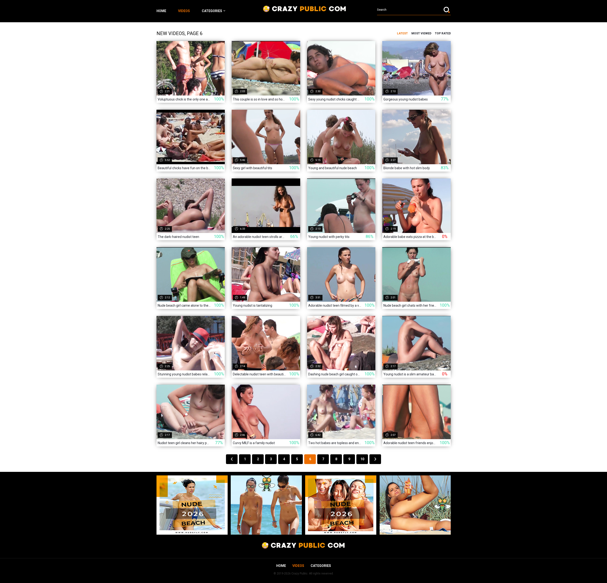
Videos (184, 11)
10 (362, 459)
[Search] (447, 10)
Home (161, 11)
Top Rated (443, 33)
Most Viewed (421, 33)
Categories (212, 11)
